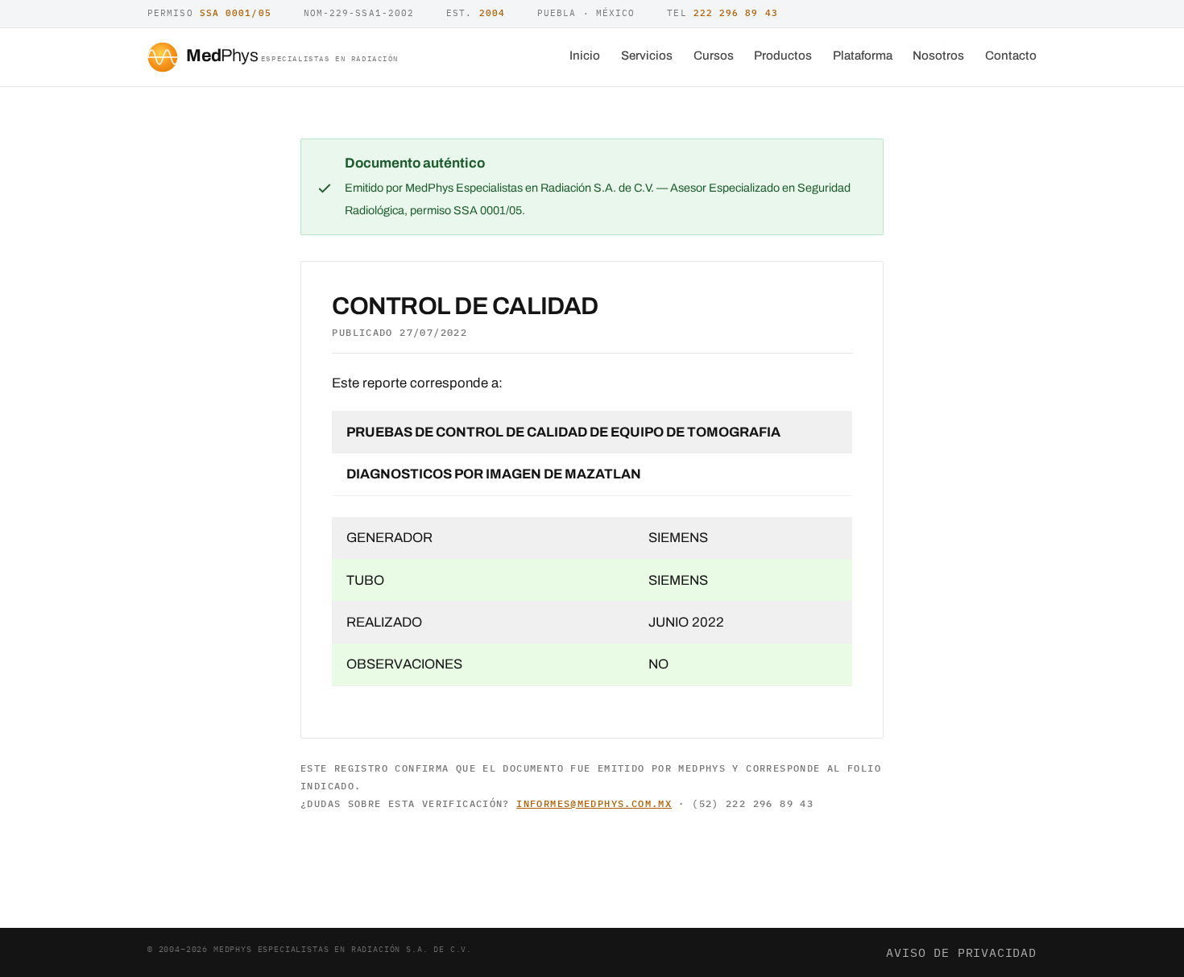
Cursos (713, 55)
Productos (783, 55)
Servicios (647, 55)
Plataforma (862, 55)
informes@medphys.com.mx (594, 803)
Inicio (584, 55)
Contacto (1011, 55)
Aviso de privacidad (961, 952)
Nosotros (938, 55)
